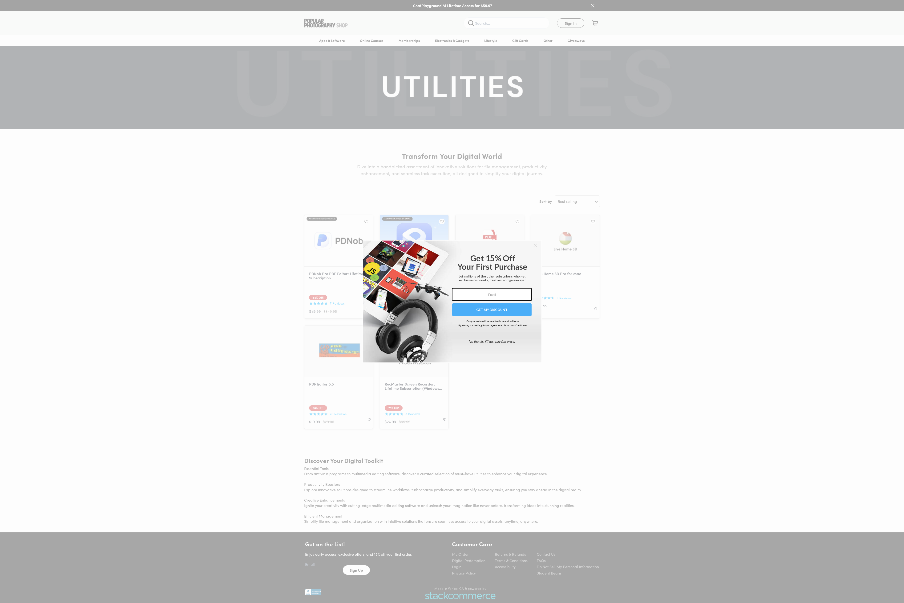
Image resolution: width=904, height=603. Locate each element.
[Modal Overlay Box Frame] (452, 301)
